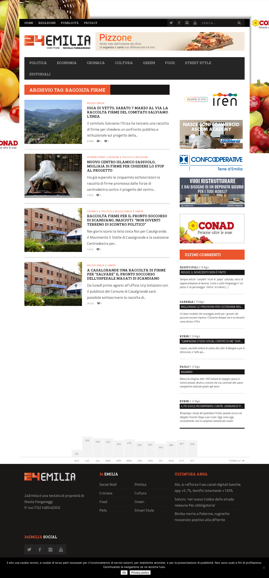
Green (149, 62)
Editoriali (39, 73)
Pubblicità (70, 23)
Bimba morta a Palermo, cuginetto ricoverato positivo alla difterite (202, 517)
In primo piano (96, 157)
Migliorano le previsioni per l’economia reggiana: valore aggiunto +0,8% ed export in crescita (213, 307)
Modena (114, 157)
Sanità (139, 211)
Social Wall (108, 484)
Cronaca (96, 62)
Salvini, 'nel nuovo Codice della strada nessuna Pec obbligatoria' (204, 502)
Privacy (91, 23)
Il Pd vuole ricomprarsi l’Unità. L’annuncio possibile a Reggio (213, 406)
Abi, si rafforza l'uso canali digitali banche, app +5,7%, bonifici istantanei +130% (208, 487)
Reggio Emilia (95, 103)
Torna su (235, 461)
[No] (264, 568)
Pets (103, 510)
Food (170, 62)
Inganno (187, 372)
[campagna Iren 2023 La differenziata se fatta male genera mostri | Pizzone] (170, 49)
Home (28, 23)
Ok (124, 572)
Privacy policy (140, 572)
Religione (142, 157)
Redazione (47, 23)
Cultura (124, 62)
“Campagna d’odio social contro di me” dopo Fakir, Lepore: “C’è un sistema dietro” (213, 341)
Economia (67, 62)
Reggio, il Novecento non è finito (203, 272)
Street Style (198, 62)
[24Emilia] (57, 42)
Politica (38, 62)
